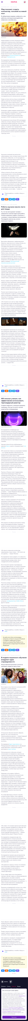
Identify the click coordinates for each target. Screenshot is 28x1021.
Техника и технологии (15, 396)
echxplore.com (11, 57)
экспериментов (11, 601)
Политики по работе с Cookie (18, 1008)
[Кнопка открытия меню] (2, 2)
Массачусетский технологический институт (10, 262)
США (17, 601)
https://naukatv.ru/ (22, 995)
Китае (21, 601)
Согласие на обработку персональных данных (11, 1011)
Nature (8, 446)
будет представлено (14, 744)
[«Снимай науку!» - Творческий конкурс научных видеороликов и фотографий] (25, 2)
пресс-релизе (12, 749)
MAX (6, 195)
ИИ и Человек (13, 7)
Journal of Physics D (15, 55)
